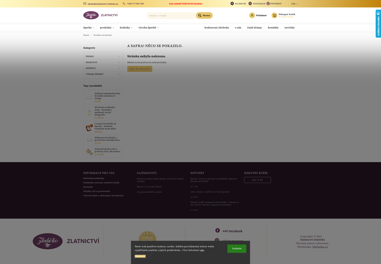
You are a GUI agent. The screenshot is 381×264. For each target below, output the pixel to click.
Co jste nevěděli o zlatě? (149, 192)
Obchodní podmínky (93, 178)
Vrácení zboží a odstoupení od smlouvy (103, 195)
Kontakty (88, 187)
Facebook (240, 3)
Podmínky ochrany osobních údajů (101, 182)
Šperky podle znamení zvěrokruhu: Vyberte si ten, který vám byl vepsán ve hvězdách (214, 203)
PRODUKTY (91, 62)
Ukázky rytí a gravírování (96, 191)
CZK (293, 4)
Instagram (259, 3)
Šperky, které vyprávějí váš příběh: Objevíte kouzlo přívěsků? (213, 179)
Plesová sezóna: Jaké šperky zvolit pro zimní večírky (160, 179)
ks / (257, 179)
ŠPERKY (90, 56)
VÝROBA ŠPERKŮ (94, 74)
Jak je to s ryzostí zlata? (149, 186)
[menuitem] (90, 27)
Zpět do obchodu (139, 68)
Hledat (206, 15)
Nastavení (140, 256)
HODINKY (91, 68)
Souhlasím (237, 248)
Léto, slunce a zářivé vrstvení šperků (209, 192)
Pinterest (276, 3)
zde (202, 250)
